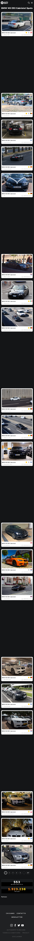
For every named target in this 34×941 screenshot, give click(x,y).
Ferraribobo (7, 115)
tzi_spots (6, 840)
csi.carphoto (7, 545)
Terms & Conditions (11, 933)
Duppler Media (7, 169)
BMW (3, 33)
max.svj (5, 867)
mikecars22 (6, 303)
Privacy (25, 933)
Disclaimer (17, 937)
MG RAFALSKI (7, 679)
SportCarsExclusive (8, 814)
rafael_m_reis (7, 330)
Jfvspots (6, 572)
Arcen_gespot (7, 733)
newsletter (17, 917)
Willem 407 (7, 34)
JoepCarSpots (7, 142)
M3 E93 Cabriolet (10, 33)
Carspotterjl (7, 598)
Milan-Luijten (7, 276)
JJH (4, 195)
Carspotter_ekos (8, 464)
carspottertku (7, 706)
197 (28, 873)
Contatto (21, 913)
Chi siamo (10, 913)
